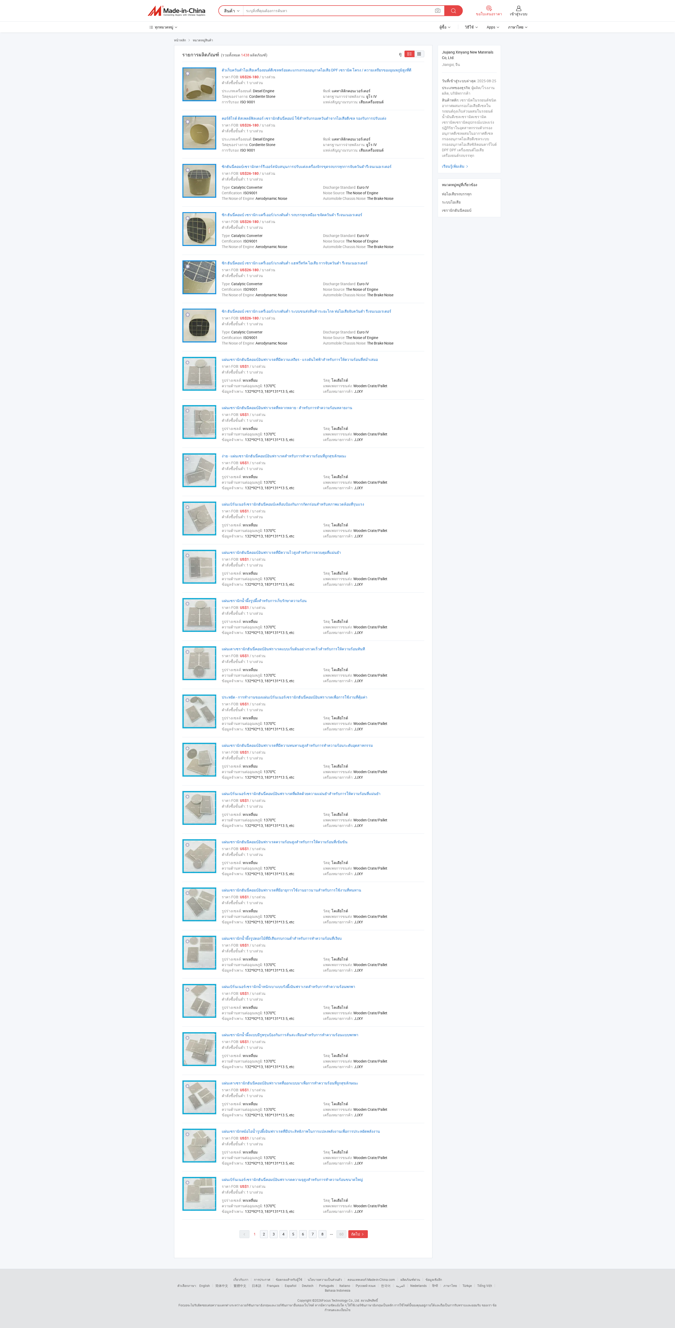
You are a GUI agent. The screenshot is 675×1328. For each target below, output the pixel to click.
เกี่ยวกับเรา (240, 1279)
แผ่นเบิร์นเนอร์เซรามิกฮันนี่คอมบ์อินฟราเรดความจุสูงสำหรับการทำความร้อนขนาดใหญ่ (292, 1179)
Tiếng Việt (484, 1285)
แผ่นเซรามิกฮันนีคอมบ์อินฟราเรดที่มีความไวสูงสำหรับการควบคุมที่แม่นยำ (281, 552)
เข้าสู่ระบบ (518, 13)
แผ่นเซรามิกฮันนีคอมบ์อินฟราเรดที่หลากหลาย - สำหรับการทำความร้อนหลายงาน (287, 407)
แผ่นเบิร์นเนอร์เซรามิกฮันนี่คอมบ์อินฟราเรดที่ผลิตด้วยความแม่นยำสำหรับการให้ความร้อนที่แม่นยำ (301, 793)
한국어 (385, 1285)
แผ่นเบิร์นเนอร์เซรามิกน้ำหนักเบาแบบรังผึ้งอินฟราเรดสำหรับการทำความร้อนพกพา (288, 986)
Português (326, 1285)
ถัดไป (358, 1234)
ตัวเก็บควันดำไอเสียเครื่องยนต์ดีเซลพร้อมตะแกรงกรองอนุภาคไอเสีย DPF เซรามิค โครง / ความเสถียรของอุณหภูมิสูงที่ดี (316, 69)
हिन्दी (435, 1285)
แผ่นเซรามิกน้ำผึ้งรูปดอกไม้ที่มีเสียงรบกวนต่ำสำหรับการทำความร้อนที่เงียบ (282, 938)
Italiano (344, 1285)
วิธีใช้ (469, 27)
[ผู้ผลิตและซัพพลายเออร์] (176, 10)
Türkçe (467, 1285)
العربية (400, 1285)
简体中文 (221, 1285)
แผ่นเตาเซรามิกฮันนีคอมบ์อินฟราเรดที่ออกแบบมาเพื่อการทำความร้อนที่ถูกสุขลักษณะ (290, 1082)
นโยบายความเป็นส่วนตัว (325, 1279)
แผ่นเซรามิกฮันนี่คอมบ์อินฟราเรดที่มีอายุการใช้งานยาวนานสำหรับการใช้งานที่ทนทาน (291, 890)
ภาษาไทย (450, 1285)
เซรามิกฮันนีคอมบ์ (456, 210)
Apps (491, 27)
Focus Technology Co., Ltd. (341, 1300)
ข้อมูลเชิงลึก (434, 1279)
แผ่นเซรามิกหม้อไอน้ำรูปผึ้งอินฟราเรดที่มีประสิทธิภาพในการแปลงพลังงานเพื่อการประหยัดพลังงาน (301, 1131)
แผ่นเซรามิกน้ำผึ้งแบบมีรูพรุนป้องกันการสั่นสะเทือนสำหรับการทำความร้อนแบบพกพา (290, 1034)
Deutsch (308, 1285)
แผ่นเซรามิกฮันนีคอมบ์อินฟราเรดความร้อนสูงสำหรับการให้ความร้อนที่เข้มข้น (285, 841)
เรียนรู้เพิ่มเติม (455, 166)
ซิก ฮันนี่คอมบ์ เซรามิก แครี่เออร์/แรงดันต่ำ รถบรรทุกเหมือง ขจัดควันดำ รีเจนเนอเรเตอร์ (292, 214)
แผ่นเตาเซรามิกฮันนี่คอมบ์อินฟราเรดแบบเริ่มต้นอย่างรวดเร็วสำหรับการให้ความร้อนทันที (293, 648)
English (204, 1285)
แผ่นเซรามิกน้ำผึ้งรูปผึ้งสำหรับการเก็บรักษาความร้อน (264, 600)
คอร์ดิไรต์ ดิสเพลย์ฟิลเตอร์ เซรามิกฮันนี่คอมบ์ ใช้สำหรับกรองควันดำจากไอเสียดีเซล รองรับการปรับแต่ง (304, 118)
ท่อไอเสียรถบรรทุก (456, 193)
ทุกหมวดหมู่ (164, 27)
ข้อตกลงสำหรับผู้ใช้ (289, 1279)
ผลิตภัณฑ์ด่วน (410, 1279)
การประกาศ (262, 1279)
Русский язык (365, 1285)
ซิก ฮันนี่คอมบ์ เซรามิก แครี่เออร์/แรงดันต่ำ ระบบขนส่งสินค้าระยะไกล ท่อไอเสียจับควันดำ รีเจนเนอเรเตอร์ (306, 311)
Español (290, 1285)
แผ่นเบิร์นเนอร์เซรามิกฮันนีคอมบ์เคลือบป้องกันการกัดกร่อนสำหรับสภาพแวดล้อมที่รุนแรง (293, 504)
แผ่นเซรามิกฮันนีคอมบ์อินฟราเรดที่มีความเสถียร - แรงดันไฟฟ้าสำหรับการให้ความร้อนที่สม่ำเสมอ (300, 359)
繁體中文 (240, 1285)
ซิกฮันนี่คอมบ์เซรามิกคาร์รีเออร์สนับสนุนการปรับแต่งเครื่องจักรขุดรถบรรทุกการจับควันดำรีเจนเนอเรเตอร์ (307, 166)
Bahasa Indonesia (337, 1290)
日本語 (256, 1285)
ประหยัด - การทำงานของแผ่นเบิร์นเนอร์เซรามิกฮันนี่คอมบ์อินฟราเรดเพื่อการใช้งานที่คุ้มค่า (294, 697)
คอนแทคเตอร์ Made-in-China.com (371, 1279)
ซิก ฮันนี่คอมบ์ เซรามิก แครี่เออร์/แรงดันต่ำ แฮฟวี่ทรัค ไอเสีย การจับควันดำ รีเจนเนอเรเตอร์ (295, 262)
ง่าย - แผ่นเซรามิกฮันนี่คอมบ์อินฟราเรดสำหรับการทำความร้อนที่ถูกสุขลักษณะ (284, 455)
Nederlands (418, 1285)
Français (273, 1285)
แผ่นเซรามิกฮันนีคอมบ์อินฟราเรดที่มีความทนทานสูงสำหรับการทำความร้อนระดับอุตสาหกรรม (297, 745)
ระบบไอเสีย (451, 202)
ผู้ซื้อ (443, 27)
